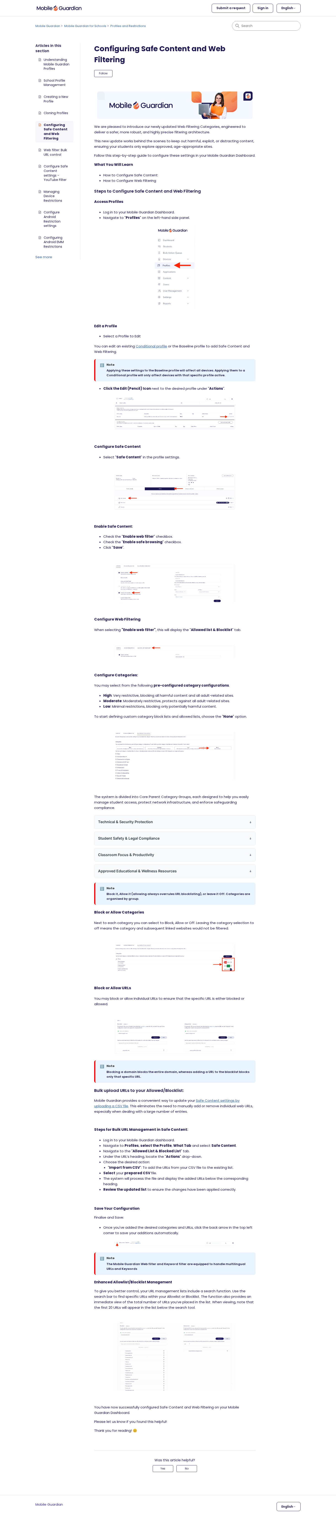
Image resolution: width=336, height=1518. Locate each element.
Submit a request (230, 8)
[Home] (59, 8)
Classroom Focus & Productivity (126, 854)
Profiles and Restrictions (128, 26)
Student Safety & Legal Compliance (129, 838)
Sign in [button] (262, 8)
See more (43, 257)
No (187, 1468)
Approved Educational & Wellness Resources (137, 871)
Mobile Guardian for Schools (85, 26)
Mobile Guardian (47, 26)
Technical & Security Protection (125, 821)
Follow (103, 73)
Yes (162, 1468)
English (287, 8)
